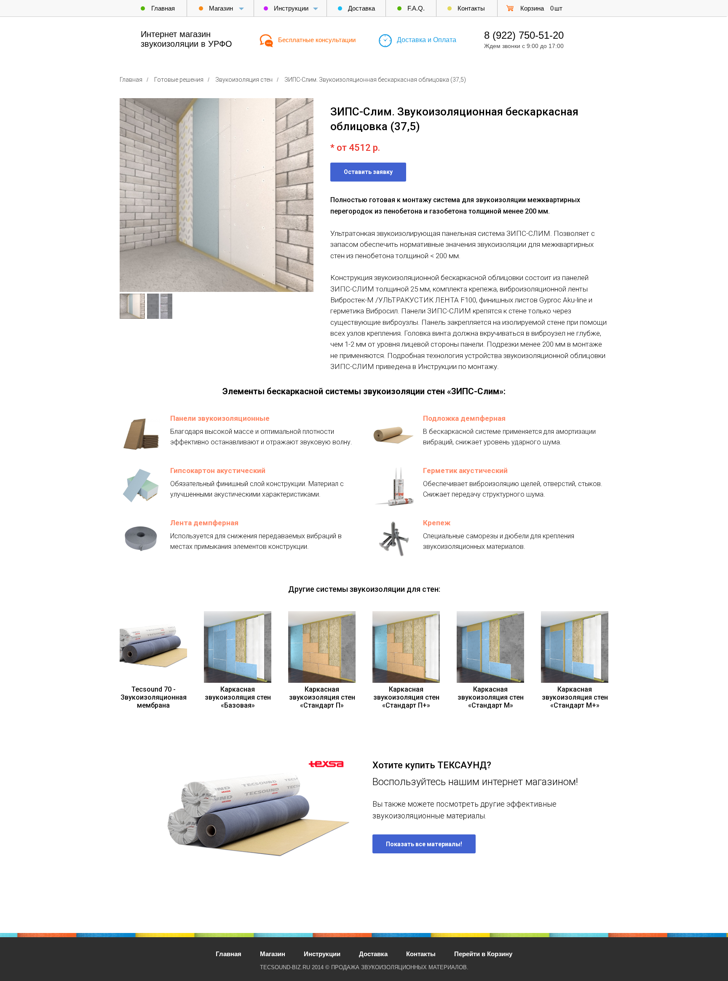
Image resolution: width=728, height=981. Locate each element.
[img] (510, 8)
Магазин (221, 8)
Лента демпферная (204, 523)
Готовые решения (178, 79)
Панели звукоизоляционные (220, 418)
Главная (163, 8)
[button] (368, 172)
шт (558, 8)
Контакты (471, 8)
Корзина (532, 8)
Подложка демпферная (464, 418)
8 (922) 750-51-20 (524, 35)
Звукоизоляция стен (244, 79)
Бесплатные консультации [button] (317, 39)
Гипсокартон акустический (217, 470)
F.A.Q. (416, 8)
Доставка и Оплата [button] (426, 39)
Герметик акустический (465, 470)
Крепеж (436, 523)
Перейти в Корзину (483, 953)
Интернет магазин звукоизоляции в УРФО (186, 38)
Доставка (361, 8)
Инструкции (291, 8)
